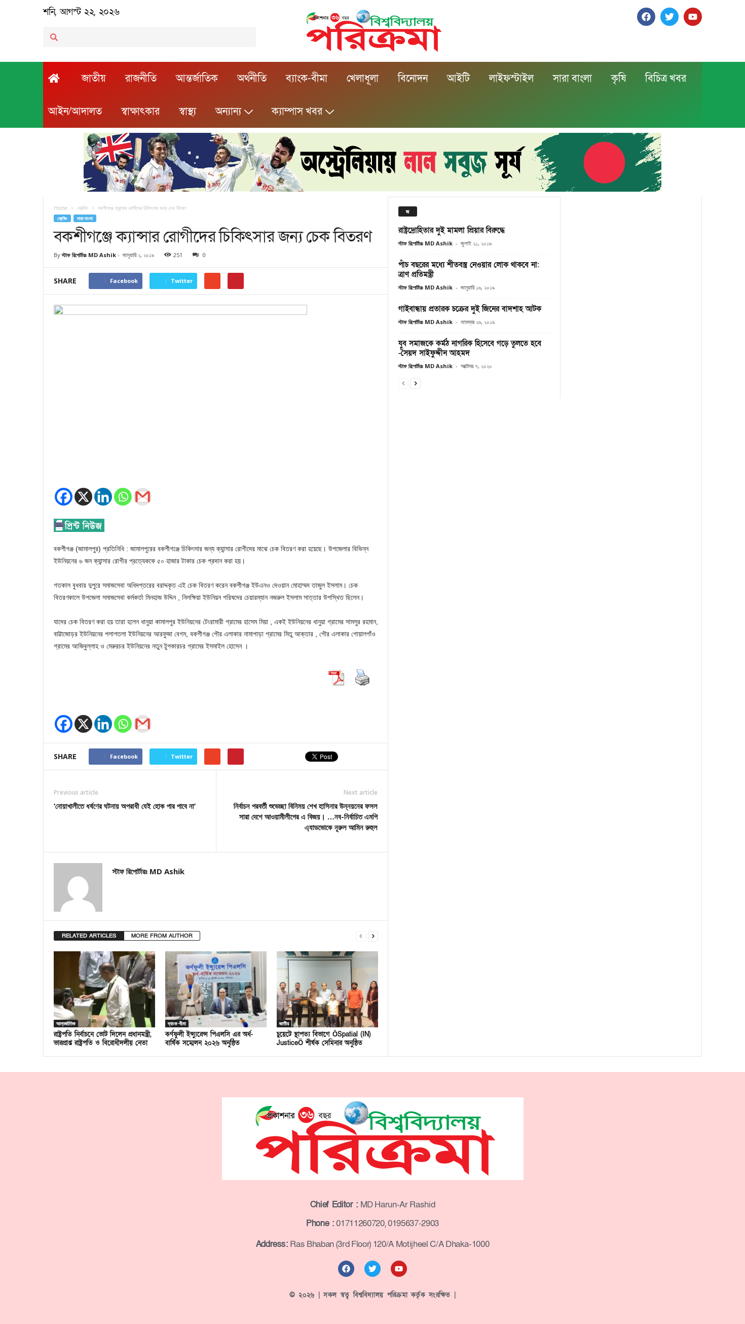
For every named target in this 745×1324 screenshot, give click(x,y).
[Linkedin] (103, 497)
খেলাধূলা (363, 78)
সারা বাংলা (572, 78)
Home (60, 207)
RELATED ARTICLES (89, 936)
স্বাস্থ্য (187, 111)
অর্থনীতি (252, 78)
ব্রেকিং (62, 218)
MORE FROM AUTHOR (162, 936)
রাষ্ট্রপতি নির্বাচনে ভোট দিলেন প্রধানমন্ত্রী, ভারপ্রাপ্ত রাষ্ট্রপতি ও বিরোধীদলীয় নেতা (103, 1039)
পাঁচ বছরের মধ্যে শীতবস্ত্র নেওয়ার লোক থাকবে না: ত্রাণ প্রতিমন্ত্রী (468, 269)
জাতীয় (94, 78)
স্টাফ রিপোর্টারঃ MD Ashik (89, 255)
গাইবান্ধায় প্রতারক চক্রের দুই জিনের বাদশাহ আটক (469, 309)
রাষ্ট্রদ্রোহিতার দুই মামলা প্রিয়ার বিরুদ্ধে (451, 230)
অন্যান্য (228, 111)
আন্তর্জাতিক (197, 78)
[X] (83, 497)
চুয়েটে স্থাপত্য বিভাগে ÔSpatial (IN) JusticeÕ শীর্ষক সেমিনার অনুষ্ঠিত (324, 1039)
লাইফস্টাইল (511, 78)
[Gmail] (143, 497)
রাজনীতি (141, 78)
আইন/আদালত (75, 111)
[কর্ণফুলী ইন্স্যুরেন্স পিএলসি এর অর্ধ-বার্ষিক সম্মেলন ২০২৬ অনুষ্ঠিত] (216, 989)
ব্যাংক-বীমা (306, 78)
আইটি (458, 78)
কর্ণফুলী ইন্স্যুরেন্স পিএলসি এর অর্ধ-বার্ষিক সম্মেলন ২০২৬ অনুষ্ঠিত (209, 1039)
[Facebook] (63, 497)
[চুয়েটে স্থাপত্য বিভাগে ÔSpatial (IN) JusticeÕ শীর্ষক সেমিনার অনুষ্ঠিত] (327, 989)
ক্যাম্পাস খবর (297, 111)
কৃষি (618, 78)
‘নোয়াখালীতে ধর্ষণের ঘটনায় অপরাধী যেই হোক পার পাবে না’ (125, 806)
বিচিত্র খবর (665, 78)
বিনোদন (413, 78)
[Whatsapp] (123, 497)
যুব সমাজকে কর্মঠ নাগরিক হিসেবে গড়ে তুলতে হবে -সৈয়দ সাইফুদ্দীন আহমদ (469, 348)
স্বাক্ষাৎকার (140, 111)
